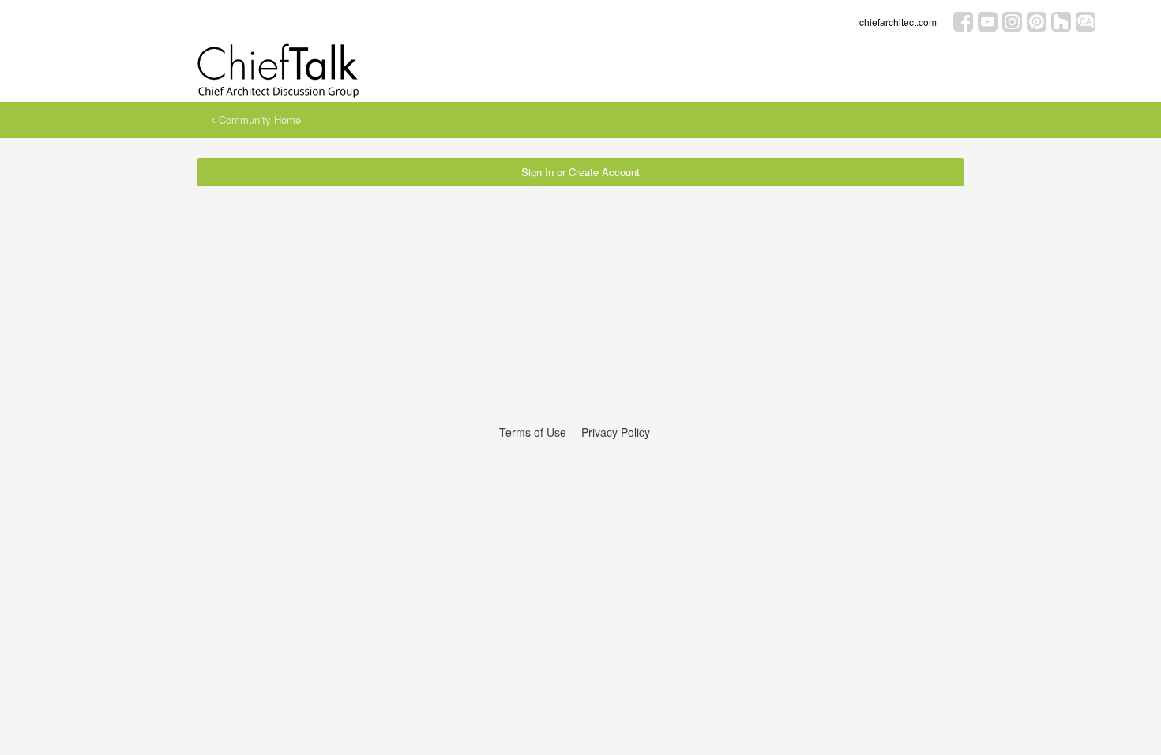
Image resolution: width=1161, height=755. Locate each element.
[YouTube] (988, 20)
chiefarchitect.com (898, 21)
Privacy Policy (615, 432)
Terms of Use (532, 432)
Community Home (258, 119)
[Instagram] (1012, 20)
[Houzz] (1061, 20)
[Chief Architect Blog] (1085, 20)
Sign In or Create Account (580, 171)
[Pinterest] (1036, 20)
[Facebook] (963, 20)
